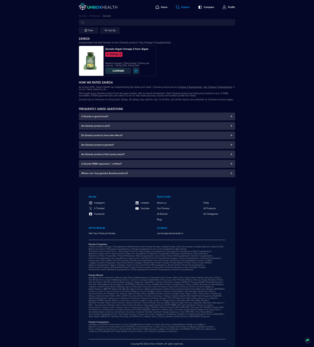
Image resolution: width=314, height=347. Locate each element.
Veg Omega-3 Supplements (217, 87)
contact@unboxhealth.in (170, 233)
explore (82, 16)
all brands (94, 16)
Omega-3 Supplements (190, 87)
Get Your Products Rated (102, 233)
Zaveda (107, 16)
